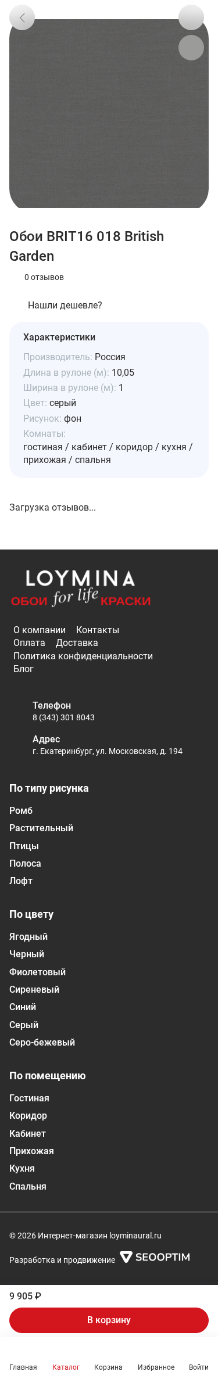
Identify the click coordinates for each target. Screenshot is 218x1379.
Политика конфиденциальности (83, 656)
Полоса (25, 863)
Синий (22, 1006)
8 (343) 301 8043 (64, 717)
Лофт (21, 880)
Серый (23, 1024)
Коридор (28, 1115)
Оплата (29, 642)
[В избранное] (191, 17)
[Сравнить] (191, 47)
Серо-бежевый (42, 1042)
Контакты (97, 629)
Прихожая (31, 1151)
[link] (22, 17)
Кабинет (27, 1133)
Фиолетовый (37, 972)
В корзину (109, 1320)
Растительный (41, 828)
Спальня (28, 1186)
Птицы (24, 846)
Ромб (21, 810)
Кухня (22, 1168)
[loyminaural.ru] (80, 589)
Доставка (77, 642)
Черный (26, 954)
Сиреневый (34, 989)
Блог (23, 668)
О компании (39, 629)
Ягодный (28, 936)
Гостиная (29, 1098)
